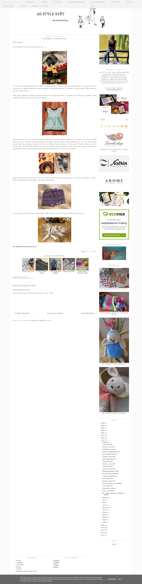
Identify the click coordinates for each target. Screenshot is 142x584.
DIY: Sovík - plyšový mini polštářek (112, 483)
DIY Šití (129, 2)
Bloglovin (56, 564)
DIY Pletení (115, 2)
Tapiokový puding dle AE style (111, 451)
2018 (102, 525)
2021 (102, 435)
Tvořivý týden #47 (107, 486)
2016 (102, 530)
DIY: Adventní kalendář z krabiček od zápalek (113, 493)
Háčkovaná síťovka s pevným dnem (114, 313)
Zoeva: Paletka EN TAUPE (109, 454)
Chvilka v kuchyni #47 (108, 481)
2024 (102, 428)
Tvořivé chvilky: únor (28, 271)
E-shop (23, 6)
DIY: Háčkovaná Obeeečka (114, 364)
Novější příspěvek (22, 313)
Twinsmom (58, 2)
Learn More (112, 579)
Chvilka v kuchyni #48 (108, 469)
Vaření (44, 2)
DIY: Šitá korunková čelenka (114, 289)
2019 (102, 440)
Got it (120, 579)
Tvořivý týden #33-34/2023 (55, 272)
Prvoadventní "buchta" (109, 488)
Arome (18, 560)
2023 (102, 430)
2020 (102, 438)
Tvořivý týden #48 (107, 478)
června (104, 510)
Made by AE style (26, 278)
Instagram (56, 562)
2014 (102, 535)
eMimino (19, 569)
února (104, 519)
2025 (102, 425)
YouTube (56, 565)
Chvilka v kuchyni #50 (108, 456)
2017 (102, 527)
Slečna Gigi (8, 6)
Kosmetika (30, 2)
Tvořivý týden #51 (107, 444)
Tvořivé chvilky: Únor (69, 271)
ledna (104, 522)
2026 (102, 423)
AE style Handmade (77, 2)
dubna (104, 515)
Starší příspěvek (87, 313)
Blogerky (56, 567)
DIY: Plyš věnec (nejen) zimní (110, 473)
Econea (18, 567)
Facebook (56, 560)
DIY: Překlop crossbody (109, 449)
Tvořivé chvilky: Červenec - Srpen (82, 272)
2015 (102, 532)
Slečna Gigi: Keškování (109, 459)
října (103, 500)
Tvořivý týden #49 (107, 466)
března (104, 517)
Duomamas (19, 564)
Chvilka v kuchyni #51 (108, 447)
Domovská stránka (11, 2)
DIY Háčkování (98, 2)
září (103, 502)
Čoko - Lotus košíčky (108, 490)
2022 (102, 433)
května (104, 512)
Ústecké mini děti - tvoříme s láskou (26, 571)
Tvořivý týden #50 (107, 461)
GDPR (114, 544)
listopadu (105, 497)
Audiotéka (19, 562)
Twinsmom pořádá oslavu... (110, 476)
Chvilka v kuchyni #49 (108, 464)
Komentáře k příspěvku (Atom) (40, 320)
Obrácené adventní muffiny (110, 471)
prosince (105, 442)
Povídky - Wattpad (40, 6)
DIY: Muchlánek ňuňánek (114, 413)
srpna (104, 505)
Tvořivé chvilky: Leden (41, 272)
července (105, 507)
